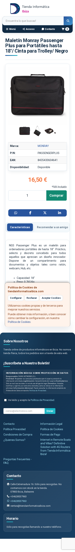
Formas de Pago (50, 434)
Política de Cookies (19, 321)
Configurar (16, 298)
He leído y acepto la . (31, 400)
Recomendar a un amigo (52, 227)
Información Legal (51, 423)
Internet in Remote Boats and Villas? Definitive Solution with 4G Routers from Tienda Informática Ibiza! (55, 447)
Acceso (30, 29)
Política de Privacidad (37, 391)
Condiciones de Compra (17, 434)
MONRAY (43, 145)
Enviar (50, 411)
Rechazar (32, 298)
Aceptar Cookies (51, 298)
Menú (12, 29)
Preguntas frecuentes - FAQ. (17, 461)
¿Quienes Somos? (14, 439)
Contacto (49, 29)
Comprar (56, 195)
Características (20, 227)
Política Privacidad (14, 429)
